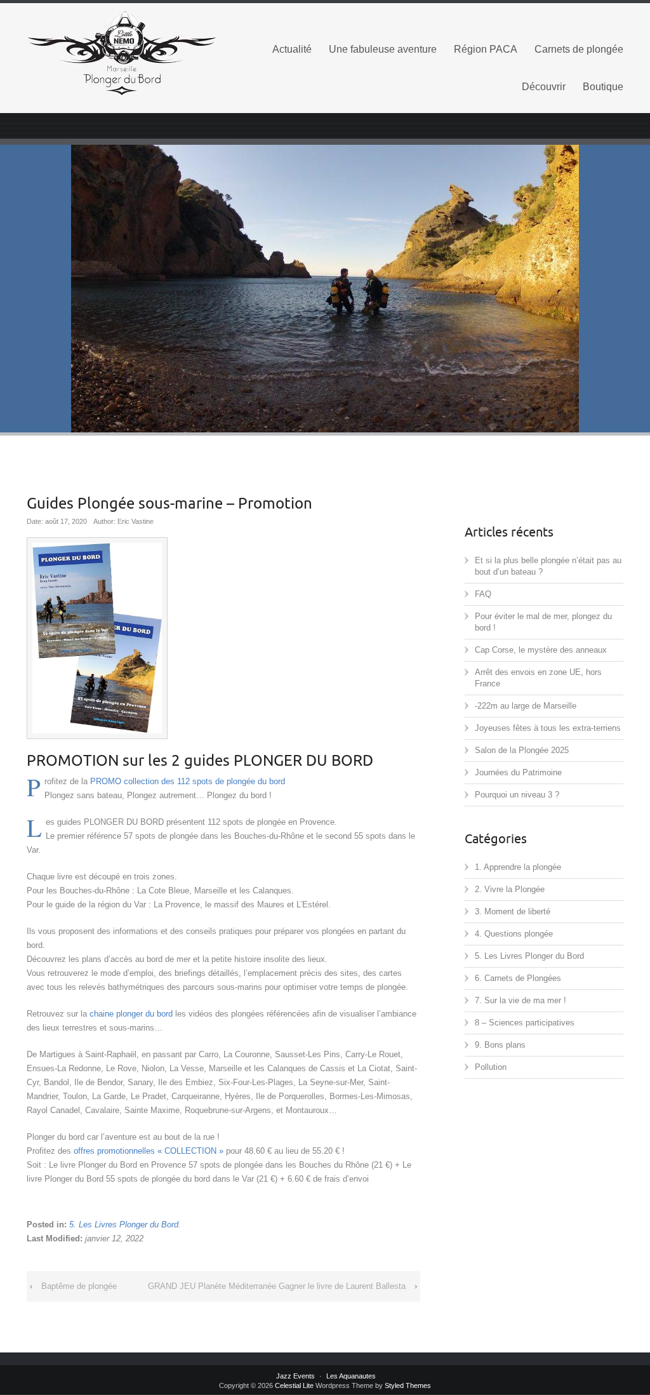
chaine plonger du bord (131, 1013)
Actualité (292, 49)
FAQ (483, 594)
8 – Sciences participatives (524, 1022)
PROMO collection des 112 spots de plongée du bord (187, 781)
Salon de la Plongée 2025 (522, 750)
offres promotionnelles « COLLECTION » (148, 1151)
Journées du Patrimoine (518, 772)
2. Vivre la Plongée (510, 889)
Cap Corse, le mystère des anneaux (541, 650)
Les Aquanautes (351, 1376)
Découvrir (544, 86)
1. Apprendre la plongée (518, 867)
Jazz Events (295, 1376)
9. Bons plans (500, 1045)
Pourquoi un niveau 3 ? (517, 794)
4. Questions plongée (514, 933)
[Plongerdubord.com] (122, 53)
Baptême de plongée (79, 1286)
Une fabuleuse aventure (383, 49)
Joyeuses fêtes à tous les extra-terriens (548, 728)
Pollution (491, 1067)
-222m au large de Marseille (525, 706)
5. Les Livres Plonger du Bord (123, 1224)
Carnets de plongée (578, 49)
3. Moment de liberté (512, 911)
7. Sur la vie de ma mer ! (520, 1000)
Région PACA (485, 49)
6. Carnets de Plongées (518, 978)
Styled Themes (408, 1385)
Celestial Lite (294, 1385)
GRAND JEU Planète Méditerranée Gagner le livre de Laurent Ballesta (277, 1286)
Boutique (603, 86)
